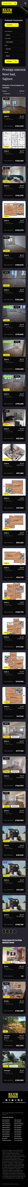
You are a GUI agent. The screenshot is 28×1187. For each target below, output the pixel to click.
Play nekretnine (6, 1132)
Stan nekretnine (6, 1131)
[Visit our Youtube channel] (12, 1100)
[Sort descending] (23, 93)
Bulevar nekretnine (18, 1123)
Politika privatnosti (8, 1102)
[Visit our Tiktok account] (22, 1100)
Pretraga (9, 61)
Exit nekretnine (17, 1131)
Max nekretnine (17, 1132)
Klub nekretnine (6, 1127)
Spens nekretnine (6, 1129)
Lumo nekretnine (18, 1140)
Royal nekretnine (6, 1123)
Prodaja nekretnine (6, 1140)
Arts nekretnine (6, 1136)
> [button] (14, 931)
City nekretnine (17, 1120)
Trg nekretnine (17, 1134)
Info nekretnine (17, 1121)
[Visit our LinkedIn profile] (19, 1100)
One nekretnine (17, 1136)
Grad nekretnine (6, 1120)
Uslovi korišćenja (20, 1102)
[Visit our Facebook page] (6, 1100)
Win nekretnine (17, 1129)
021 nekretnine (5, 1121)
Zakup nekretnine (18, 1138)
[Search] (15, 3)
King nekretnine (6, 1134)
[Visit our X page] (15, 1100)
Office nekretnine (6, 1125)
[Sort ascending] (20, 93)
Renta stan (4, 1138)
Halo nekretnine (18, 1125)
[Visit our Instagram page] (9, 1100)
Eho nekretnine (17, 1127)
